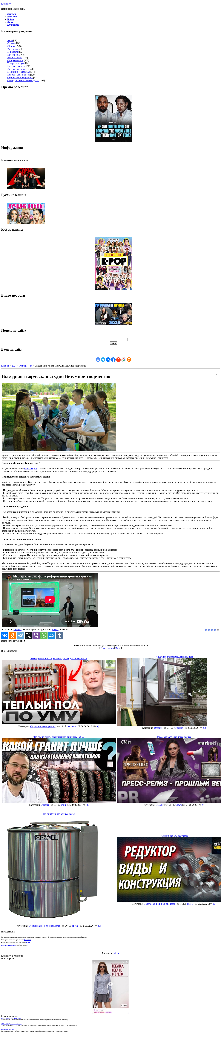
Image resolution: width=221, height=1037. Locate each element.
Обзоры (11, 46)
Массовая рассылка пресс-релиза (174, 737)
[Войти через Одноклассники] (129, 359)
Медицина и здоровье (18, 72)
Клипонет (6, 3)
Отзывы (11, 43)
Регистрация (107, 648)
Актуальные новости (18, 69)
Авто (10, 40)
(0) (97, 726)
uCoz (116, 953)
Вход (117, 648)
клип (63, 805)
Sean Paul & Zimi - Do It (8, 1029)
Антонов (72, 726)
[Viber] (36, 635)
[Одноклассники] (12, 635)
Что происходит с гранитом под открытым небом (58, 737)
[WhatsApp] (44, 635)
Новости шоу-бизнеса (18, 74)
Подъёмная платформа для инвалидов (174, 656)
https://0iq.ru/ (30, 468)
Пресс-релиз (13, 54)
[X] (28, 635)
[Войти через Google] (123, 359)
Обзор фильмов (15, 60)
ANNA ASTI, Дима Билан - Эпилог (11, 1024)
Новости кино (14, 57)
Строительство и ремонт (20, 77)
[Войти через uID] (98, 359)
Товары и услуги (16, 63)
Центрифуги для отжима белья (59, 814)
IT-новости (13, 52)
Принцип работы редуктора (174, 836)
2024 (14, 365)
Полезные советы (16, 66)
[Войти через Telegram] (103, 359)
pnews (55, 629)
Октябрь (23, 365)
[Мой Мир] (51, 635)
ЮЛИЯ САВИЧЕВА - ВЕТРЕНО (11, 1018)
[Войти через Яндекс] (118, 359)
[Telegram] (20, 635)
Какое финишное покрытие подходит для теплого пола (59, 658)
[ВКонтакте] (4, 635)
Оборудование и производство (23, 80)
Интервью (12, 49)
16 (31, 365)
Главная (5, 365)
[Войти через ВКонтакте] (108, 359)
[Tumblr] (59, 635)
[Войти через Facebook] (113, 359)
